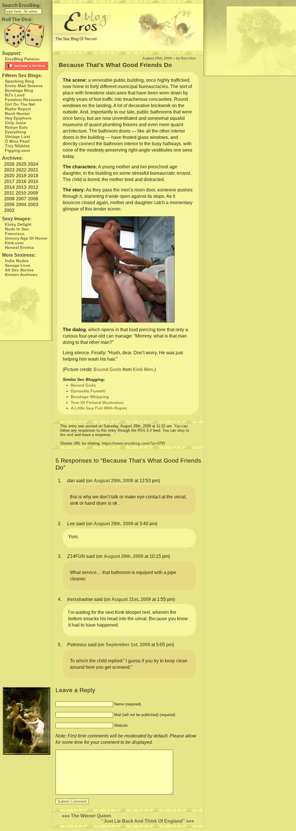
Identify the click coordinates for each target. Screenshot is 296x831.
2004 (21, 204)
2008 (9, 199)
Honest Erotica (19, 247)
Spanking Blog (19, 81)
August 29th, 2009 (113, 480)
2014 (9, 187)
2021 (33, 170)
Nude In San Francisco (17, 231)
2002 (9, 210)
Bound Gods (107, 369)
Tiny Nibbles (17, 146)
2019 (21, 175)
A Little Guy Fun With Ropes (99, 408)
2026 (9, 164)
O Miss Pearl (17, 141)
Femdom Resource (23, 99)
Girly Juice (15, 122)
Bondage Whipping (90, 396)
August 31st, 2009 (131, 599)
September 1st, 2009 (128, 644)
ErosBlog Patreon (22, 59)
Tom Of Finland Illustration (97, 402)
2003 (33, 204)
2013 (21, 187)
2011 (9, 193)
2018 (33, 175)
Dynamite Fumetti (88, 391)
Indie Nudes (17, 260)
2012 (33, 187)
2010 (21, 193)
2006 (33, 199)
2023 (9, 170)
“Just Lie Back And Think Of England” (143, 821)
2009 (32, 193)
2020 (9, 175)
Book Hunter (17, 113)
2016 (21, 181)
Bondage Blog (19, 90)
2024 (33, 164)
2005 (9, 204)
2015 (33, 181)
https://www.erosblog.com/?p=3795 (133, 443)
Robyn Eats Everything (16, 129)
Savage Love (17, 265)
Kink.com (14, 243)
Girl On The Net (20, 104)
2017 (9, 181)
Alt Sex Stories (19, 270)
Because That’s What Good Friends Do (115, 65)
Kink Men (143, 369)
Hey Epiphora (18, 118)
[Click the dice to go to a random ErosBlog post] (26, 35)
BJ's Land (15, 95)
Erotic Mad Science (24, 85)
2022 (21, 170)
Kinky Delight (18, 224)
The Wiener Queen (91, 815)
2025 (21, 164)
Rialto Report (18, 109)
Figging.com (17, 150)
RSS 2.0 (145, 430)
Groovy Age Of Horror (26, 238)
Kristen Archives (21, 274)
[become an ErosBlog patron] (27, 66)
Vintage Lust (17, 136)
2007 (21, 199)
